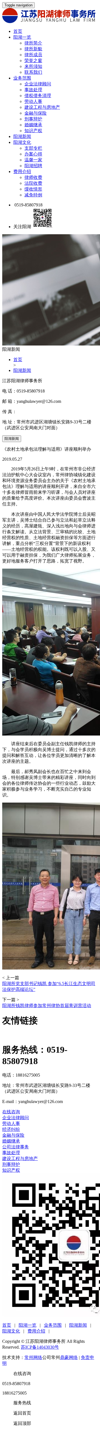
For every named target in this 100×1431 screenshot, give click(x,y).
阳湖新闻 (22, 136)
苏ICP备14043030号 (40, 1347)
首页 (17, 31)
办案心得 (33, 154)
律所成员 (33, 54)
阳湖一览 (22, 37)
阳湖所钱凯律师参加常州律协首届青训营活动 (46, 1005)
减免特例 (33, 195)
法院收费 (33, 183)
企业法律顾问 (37, 84)
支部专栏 (33, 148)
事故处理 (33, 89)
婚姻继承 (33, 124)
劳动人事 (33, 101)
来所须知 (33, 66)
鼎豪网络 (69, 1357)
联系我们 (33, 72)
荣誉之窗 (33, 60)
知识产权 (33, 130)
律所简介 (33, 43)
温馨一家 (33, 159)
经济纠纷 (11, 1129)
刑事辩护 (33, 119)
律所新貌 (33, 48)
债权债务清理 (37, 95)
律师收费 (33, 177)
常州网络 (33, 1357)
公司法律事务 (15, 1146)
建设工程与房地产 (42, 107)
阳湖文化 (22, 142)
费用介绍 (22, 171)
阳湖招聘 (33, 165)
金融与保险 (35, 113)
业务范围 (22, 78)
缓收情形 (33, 189)
